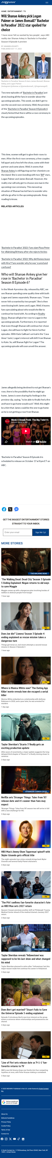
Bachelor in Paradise (33, 92)
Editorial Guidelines (7, 1118)
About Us (4, 1114)
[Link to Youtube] (14, 1139)
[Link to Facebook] (2, 1139)
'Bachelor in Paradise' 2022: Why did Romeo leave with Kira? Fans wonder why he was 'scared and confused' (25, 263)
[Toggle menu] (48, 2)
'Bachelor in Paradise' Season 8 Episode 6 (28, 108)
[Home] (8, 2)
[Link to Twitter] (10, 1139)
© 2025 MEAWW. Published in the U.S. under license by (20, 1089)
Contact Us (5, 1134)
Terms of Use (5, 1130)
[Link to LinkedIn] (23, 1139)
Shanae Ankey (8, 170)
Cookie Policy (5, 1126)
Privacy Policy (6, 1122)
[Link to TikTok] (18, 1139)
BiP (42, 174)
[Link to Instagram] (6, 1139)
